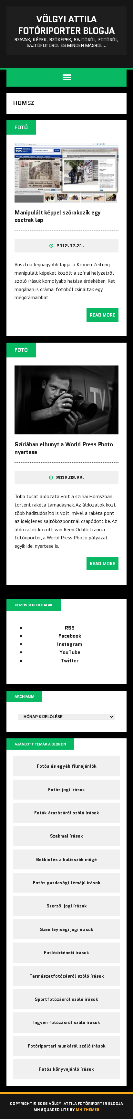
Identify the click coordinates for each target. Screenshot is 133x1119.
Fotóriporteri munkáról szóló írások (67, 1046)
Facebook (69, 636)
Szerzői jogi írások (66, 906)
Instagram (69, 644)
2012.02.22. (70, 477)
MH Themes (87, 1109)
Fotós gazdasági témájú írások (66, 882)
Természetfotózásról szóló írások (66, 976)
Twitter (70, 660)
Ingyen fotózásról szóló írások (66, 1022)
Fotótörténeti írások (66, 952)
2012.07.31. (70, 245)
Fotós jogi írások (66, 789)
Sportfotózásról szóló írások (66, 999)
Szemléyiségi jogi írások (66, 929)
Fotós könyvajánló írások (66, 1069)
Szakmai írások (66, 836)
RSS (70, 627)
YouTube (69, 652)
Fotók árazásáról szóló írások (66, 813)
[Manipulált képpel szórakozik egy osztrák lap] (66, 198)
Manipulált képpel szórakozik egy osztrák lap (58, 216)
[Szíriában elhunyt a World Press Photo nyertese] (66, 430)
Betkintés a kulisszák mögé (66, 859)
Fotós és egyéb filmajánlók (67, 766)
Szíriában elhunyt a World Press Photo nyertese (64, 448)
